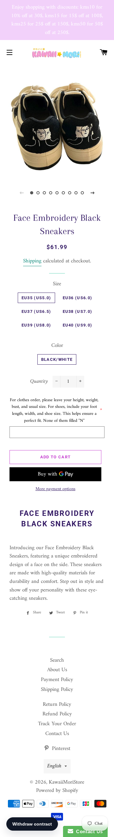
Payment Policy (57, 680)
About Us (57, 670)
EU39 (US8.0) (36, 325)
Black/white (57, 359)
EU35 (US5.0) (36, 297)
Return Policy (57, 704)
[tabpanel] (57, 121)
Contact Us (57, 734)
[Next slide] (92, 193)
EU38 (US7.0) (77, 311)
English (54, 766)
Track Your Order (57, 724)
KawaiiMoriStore (66, 782)
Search (57, 660)
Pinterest (60, 748)
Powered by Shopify (57, 790)
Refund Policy (57, 714)
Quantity (39, 381)
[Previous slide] (21, 193)
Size (57, 284)
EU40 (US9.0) (77, 325)
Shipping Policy (57, 689)
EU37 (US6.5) (36, 311)
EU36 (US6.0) (77, 297)
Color (57, 345)
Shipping (32, 261)
